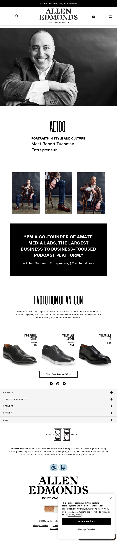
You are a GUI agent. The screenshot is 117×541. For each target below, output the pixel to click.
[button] (77, 3)
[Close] (110, 498)
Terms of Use (58, 525)
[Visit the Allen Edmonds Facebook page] (51, 385)
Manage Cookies (40, 525)
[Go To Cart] (111, 16)
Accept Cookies (86, 521)
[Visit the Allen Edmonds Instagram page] (57, 385)
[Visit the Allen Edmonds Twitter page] (64, 385)
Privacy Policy (75, 514)
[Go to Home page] (58, 16)
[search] (16, 16)
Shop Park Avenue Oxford (58, 374)
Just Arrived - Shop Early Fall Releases (58, 3)
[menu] (4, 16)
